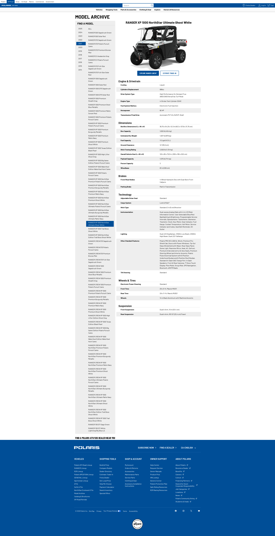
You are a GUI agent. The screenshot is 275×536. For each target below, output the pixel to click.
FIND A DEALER (167, 447)
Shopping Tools (111, 10)
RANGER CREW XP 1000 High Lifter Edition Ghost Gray (99, 316)
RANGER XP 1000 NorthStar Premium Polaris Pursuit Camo (99, 180)
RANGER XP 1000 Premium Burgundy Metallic (98, 130)
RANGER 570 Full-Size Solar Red (98, 73)
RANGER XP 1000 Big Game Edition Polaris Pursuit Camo (99, 161)
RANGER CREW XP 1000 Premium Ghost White (97, 310)
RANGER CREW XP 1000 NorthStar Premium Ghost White (98, 371)
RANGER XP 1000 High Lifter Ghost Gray (98, 155)
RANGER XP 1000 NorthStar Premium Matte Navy (98, 192)
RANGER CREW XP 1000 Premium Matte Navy (97, 304)
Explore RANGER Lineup (148, 73)
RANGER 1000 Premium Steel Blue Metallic (99, 106)
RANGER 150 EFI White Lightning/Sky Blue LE (96, 429)
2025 (80, 29)
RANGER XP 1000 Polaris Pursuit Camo (97, 174)
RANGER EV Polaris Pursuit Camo (98, 61)
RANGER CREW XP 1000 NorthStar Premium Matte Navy (100, 364)
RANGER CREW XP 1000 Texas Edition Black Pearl (99, 323)
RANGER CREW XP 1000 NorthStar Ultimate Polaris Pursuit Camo (98, 379)
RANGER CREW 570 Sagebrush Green (100, 242)
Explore (157, 10)
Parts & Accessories (128, 10)
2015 (80, 66)
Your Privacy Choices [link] (110, 511)
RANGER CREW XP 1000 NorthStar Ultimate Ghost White (97, 403)
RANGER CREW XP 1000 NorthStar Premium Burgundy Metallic (99, 356)
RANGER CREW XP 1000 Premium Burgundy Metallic (98, 298)
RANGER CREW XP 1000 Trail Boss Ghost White (99, 419)
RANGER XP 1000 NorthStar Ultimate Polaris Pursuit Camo (99, 205)
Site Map (91, 511)
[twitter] (191, 511)
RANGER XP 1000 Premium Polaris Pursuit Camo (98, 124)
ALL (90, 29)
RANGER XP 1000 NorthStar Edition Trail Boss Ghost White (99, 236)
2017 (80, 59)
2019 (80, 51)
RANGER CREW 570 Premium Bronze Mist (99, 255)
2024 (80, 32)
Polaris (3, 2)
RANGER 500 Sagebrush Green (100, 33)
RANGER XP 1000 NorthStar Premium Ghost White (98, 199)
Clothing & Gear (145, 10)
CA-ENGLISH (187, 447)
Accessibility (133, 511)
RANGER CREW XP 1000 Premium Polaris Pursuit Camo (99, 292)
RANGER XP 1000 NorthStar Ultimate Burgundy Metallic (98, 211)
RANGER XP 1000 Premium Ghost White (98, 143)
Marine (31, 2)
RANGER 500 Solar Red (97, 36)
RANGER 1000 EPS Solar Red (99, 95)
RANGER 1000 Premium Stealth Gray (97, 99)
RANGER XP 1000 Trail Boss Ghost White (98, 230)
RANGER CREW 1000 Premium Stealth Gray (99, 279)
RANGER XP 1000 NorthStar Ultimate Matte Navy (98, 217)
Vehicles (99, 10)
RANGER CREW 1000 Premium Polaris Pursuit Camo (99, 285)
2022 (80, 40)
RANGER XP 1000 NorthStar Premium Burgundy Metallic (98, 186)
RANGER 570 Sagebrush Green (99, 40)
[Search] (151, 5)
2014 (80, 70)
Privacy (99, 511)
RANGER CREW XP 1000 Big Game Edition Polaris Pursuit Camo (99, 330)
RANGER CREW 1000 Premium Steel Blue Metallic (99, 273)
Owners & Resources (172, 10)
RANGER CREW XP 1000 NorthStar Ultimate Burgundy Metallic (99, 388)
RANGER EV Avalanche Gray (98, 56)
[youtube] (199, 511)
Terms (125, 511)
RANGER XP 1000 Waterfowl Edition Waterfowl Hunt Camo (99, 168)
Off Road (11, 2)
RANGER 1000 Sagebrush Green (97, 80)
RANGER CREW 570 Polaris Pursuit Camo (98, 248)
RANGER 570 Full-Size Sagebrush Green (96, 67)
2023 (80, 36)
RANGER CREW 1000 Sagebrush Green (96, 267)
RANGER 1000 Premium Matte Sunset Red (99, 112)
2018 (80, 55)
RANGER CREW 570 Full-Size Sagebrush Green (99, 261)
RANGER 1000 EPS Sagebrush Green (99, 90)
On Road (24, 2)
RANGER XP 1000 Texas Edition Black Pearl (100, 149)
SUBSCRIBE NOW (146, 447)
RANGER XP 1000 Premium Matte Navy (98, 137)
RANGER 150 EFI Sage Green (99, 424)
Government (50, 2)
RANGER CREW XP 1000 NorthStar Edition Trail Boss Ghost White (98, 412)
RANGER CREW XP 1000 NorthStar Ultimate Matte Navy (99, 396)
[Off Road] (9, 5)
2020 (80, 47)
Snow (17, 2)
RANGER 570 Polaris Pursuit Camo (98, 45)
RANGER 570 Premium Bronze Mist (99, 51)
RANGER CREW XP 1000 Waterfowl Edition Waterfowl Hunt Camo (99, 339)
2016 (80, 62)
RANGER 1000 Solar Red (97, 85)
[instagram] (183, 511)
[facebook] (176, 511)
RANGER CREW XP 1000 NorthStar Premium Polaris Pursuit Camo (98, 347)
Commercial (40, 2)
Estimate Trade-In (169, 73)
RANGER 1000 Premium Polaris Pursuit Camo (99, 118)
